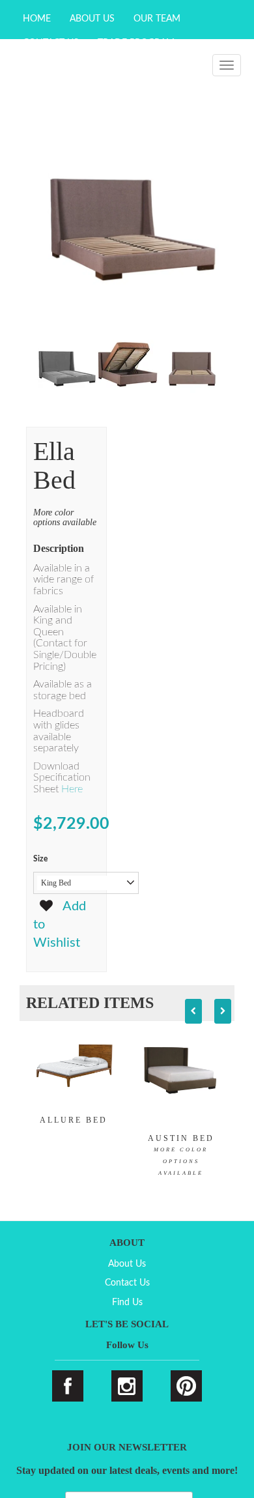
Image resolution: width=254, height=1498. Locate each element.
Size (40, 859)
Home (37, 18)
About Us (92, 18)
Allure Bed (73, 1120)
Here (73, 789)
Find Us (127, 1302)
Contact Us (127, 1283)
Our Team (157, 18)
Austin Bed (181, 1155)
